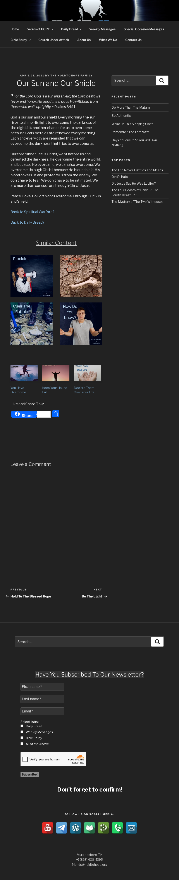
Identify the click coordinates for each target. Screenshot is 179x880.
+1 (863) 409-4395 (89, 859)
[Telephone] (117, 828)
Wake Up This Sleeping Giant (132, 124)
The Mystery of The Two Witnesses (138, 201)
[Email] (131, 828)
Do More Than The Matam (131, 107)
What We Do (108, 40)
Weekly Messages (102, 29)
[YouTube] (47, 828)
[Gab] (89, 828)
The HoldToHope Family (71, 75)
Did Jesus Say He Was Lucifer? (134, 183)
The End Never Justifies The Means (137, 170)
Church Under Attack (53, 40)
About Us (84, 40)
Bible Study (18, 40)
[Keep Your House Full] (55, 373)
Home (14, 29)
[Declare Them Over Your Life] (87, 373)
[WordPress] (75, 828)
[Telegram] (61, 828)
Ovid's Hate (120, 176)
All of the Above (37, 744)
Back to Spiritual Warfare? (32, 212)
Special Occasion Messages (144, 29)
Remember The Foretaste (131, 132)
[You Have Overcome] (24, 373)
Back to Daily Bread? (27, 222)
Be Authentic (121, 115)
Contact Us (133, 40)
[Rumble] (103, 828)
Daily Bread (69, 29)
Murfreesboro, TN (90, 855)
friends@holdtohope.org (89, 864)
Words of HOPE (38, 29)
